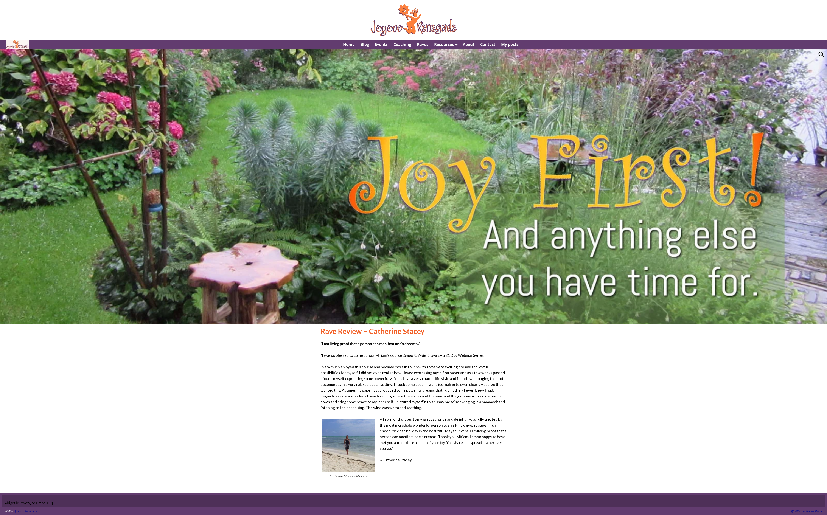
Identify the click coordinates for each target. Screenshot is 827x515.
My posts (509, 44)
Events (381, 44)
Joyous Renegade (26, 511)
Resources (444, 44)
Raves (422, 44)
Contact (487, 44)
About (468, 44)
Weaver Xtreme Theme (809, 511)
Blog (365, 44)
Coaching (402, 44)
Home (349, 44)
